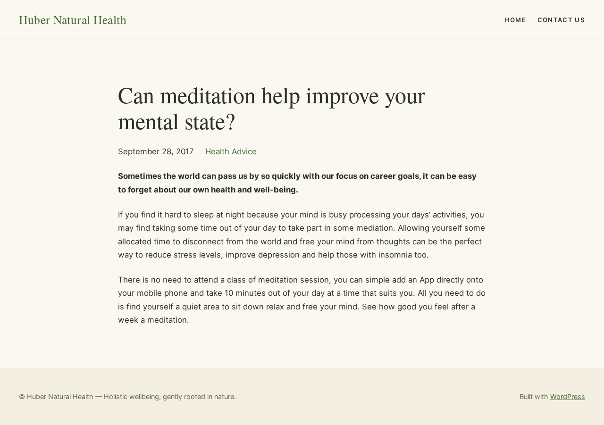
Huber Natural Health (72, 19)
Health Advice (231, 151)
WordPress (567, 396)
